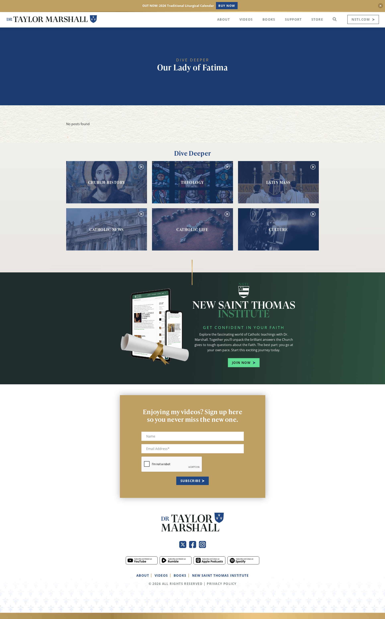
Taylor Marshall (51, 19)
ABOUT (142, 575)
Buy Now (226, 6)
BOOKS (180, 575)
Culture (278, 229)
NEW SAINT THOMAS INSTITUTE (220, 575)
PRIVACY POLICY (221, 583)
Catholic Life (192, 229)
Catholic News (106, 229)
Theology (192, 182)
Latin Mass (278, 182)
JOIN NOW (241, 362)
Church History (106, 182)
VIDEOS (161, 575)
